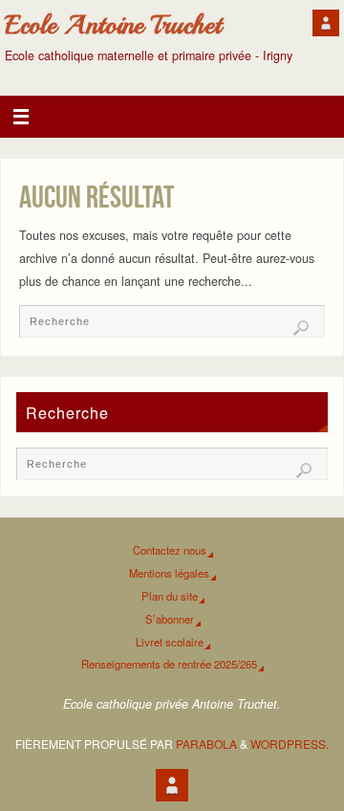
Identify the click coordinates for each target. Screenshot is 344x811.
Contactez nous (169, 550)
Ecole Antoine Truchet (113, 25)
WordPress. (289, 743)
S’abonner (169, 618)
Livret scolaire (170, 641)
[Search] (301, 328)
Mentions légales (169, 573)
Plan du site (169, 595)
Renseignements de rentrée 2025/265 (169, 663)
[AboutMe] (325, 23)
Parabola (206, 743)
